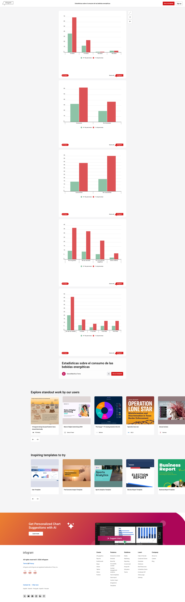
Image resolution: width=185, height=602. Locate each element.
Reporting (126, 561)
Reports (98, 558)
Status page (141, 574)
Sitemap (140, 577)
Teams (126, 572)
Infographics (99, 556)
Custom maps (114, 580)
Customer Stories (142, 558)
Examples (140, 561)
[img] (70, 43)
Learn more (35, 533)
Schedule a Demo (142, 569)
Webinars (140, 564)
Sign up (179, 3)
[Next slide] (37, 439)
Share (65, 75)
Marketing (127, 558)
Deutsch (30, 588)
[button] (87, 58)
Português (35, 588)
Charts (98, 566)
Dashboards (99, 561)
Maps (98, 564)
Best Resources (142, 566)
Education (127, 569)
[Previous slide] (33, 439)
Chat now (35, 585)
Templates (113, 585)
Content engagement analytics (113, 570)
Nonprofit (126, 566)
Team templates (114, 574)
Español (41, 588)
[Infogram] (7, 3)
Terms (25, 563)
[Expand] (130, 12)
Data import (113, 577)
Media (126, 556)
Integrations (113, 583)
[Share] (130, 17)
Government (127, 564)
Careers (154, 558)
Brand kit (112, 561)
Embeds (112, 558)
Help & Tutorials (142, 556)
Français (46, 588)
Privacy (31, 563)
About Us (154, 556)
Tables (98, 569)
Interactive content (115, 556)
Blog (153, 561)
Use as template (168, 3)
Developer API (141, 572)
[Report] (130, 21)
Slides (98, 572)
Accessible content (113, 564)
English (25, 588)
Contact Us (26, 585)
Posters (98, 574)
